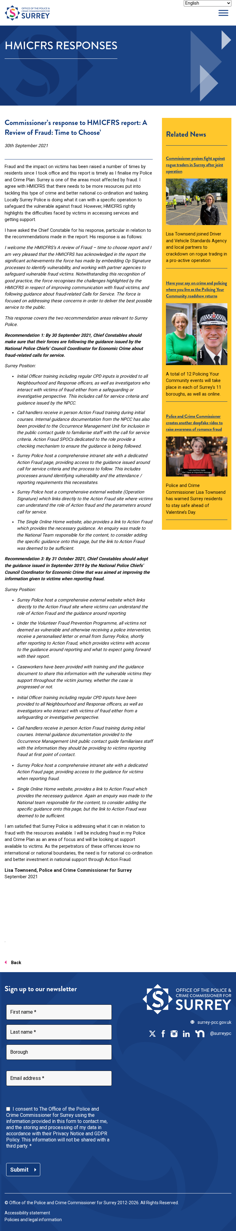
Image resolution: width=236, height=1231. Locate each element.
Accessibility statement (27, 1212)
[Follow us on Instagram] (174, 1033)
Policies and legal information (33, 1219)
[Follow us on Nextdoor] (200, 1033)
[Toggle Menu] (223, 13)
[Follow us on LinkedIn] (186, 1033)
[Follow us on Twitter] (152, 1033)
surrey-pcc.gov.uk (214, 1022)
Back (16, 962)
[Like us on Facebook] (163, 1033)
